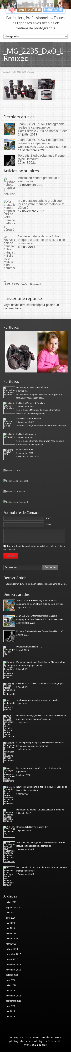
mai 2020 (10, 928)
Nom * (48, 518)
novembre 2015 (13, 996)
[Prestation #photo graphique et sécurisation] (9, 186)
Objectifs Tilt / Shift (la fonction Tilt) (32, 827)
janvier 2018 (12, 949)
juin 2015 (10, 1011)
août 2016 (11, 980)
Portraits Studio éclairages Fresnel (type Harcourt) (39, 631)
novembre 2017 (13, 954)
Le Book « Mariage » (26, 434)
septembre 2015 (13, 1001)
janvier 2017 (12, 959)
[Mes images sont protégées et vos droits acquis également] (9, 774)
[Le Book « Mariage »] (9, 439)
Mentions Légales (35, 1044)
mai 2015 (10, 1016)
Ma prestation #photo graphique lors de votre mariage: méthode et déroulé (41, 204)
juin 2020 (10, 923)
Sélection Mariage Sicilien (28, 419)
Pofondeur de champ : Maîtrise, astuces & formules (40, 810)
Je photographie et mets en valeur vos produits (38, 700)
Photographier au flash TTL (29, 647)
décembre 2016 (13, 964)
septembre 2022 (13, 907)
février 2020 (11, 933)
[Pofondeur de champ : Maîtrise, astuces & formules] (9, 815)
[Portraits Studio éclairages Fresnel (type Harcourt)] (9, 160)
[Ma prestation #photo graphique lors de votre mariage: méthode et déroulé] (9, 216)
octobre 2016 (12, 975)
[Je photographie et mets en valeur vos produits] (9, 705)
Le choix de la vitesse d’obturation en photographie (40, 683)
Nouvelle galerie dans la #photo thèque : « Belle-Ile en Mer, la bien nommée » (41, 240)
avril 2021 (10, 913)
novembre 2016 (13, 970)
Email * (48, 524)
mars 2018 (11, 944)
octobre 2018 (12, 938)
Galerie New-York (24, 449)
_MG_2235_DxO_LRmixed (22, 282)
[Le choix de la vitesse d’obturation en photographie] (9, 689)
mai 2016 (10, 990)
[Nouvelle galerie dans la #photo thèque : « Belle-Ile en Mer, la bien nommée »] (9, 252)
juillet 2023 (11, 902)
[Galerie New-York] (9, 454)
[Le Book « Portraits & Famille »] (36, 372)
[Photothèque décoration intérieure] (9, 392)
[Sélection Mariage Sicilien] (9, 423)
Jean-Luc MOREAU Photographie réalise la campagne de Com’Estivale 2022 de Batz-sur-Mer (42, 143)
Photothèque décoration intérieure (32, 387)
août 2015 (11, 1006)
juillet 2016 (11, 985)
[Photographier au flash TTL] (9, 651)
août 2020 (11, 918)
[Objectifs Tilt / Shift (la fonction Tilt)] (9, 832)
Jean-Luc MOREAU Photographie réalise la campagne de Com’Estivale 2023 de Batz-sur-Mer (42, 127)
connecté (32, 305)
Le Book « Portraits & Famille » (30, 403)
